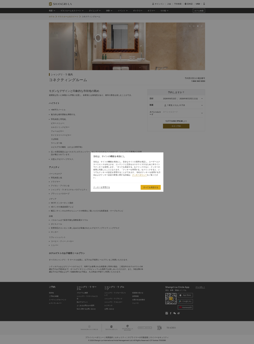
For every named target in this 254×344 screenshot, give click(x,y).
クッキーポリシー (139, 175)
